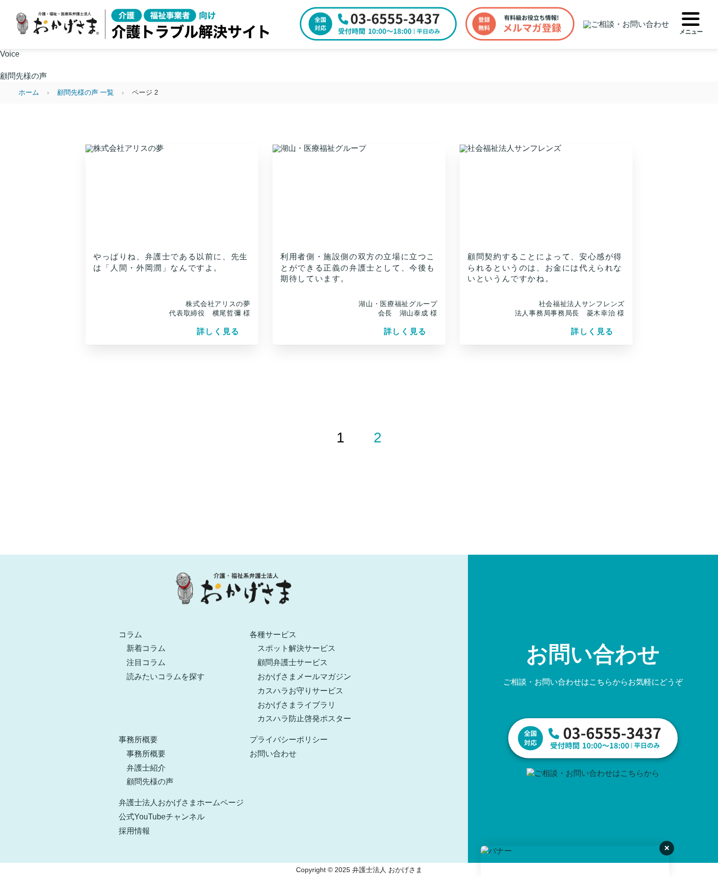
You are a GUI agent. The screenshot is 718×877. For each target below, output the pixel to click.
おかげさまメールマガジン (304, 676)
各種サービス (273, 634)
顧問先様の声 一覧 (85, 92)
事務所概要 (138, 739)
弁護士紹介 (146, 768)
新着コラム (146, 648)
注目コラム (146, 662)
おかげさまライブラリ (296, 705)
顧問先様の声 (150, 781)
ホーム (29, 92)
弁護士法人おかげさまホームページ (181, 802)
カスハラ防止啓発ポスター (304, 718)
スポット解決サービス (296, 648)
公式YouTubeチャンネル (162, 817)
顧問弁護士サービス (292, 662)
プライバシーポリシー (289, 739)
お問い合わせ (273, 754)
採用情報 (134, 831)
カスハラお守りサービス (300, 691)
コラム (130, 634)
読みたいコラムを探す (166, 676)
